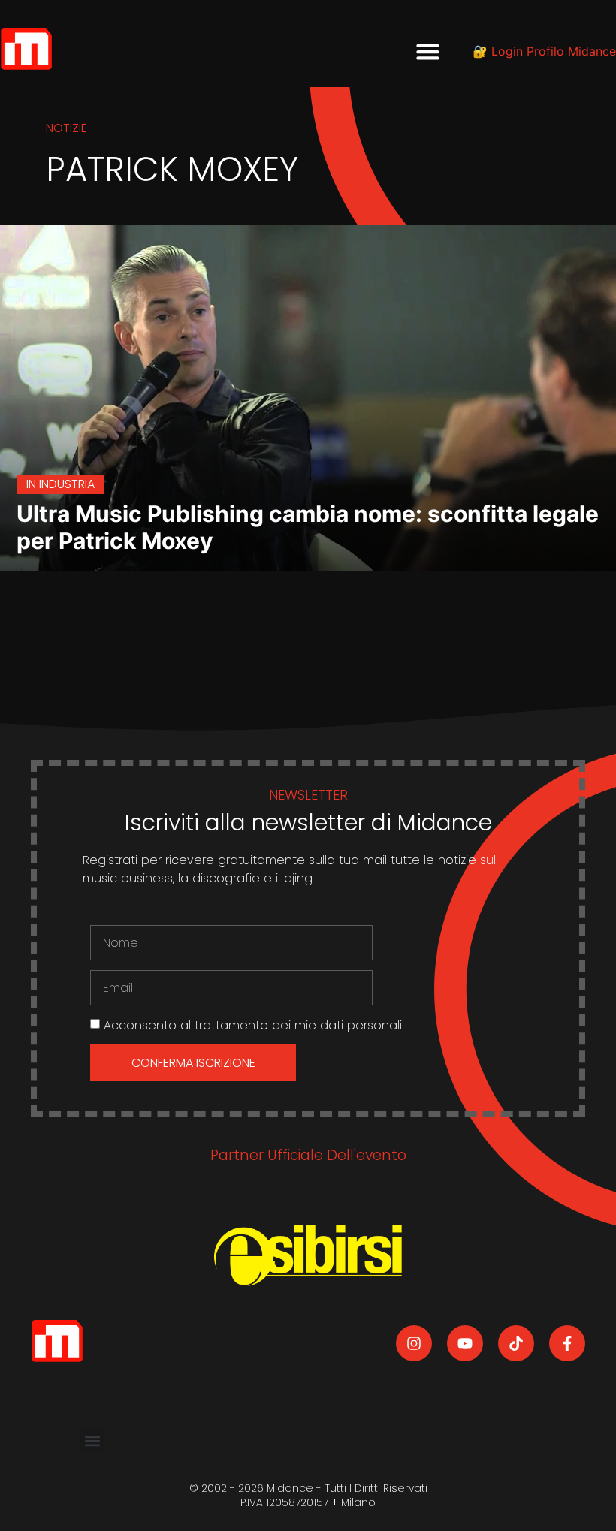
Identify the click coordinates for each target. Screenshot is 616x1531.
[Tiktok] (516, 1343)
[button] (428, 51)
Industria (67, 484)
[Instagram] (414, 1343)
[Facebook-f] (567, 1343)
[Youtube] (465, 1343)
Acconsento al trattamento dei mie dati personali (253, 1025)
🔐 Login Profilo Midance (544, 51)
